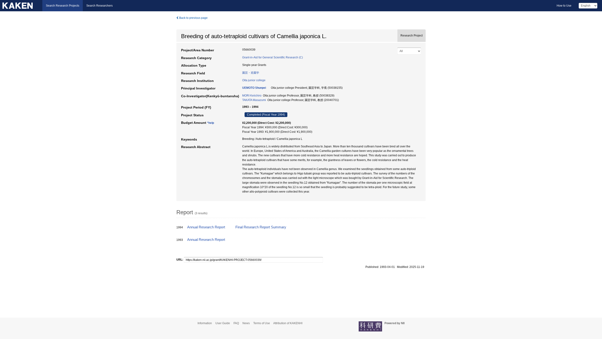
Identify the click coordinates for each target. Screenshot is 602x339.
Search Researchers (99, 5)
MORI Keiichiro (251, 95)
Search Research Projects (62, 5)
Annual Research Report (206, 227)
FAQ (236, 323)
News (246, 323)
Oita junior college (253, 80)
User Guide (222, 323)
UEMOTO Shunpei (254, 87)
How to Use (564, 5)
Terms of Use (261, 323)
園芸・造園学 (250, 72)
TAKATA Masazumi (254, 100)
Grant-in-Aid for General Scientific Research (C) (272, 57)
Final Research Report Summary (260, 227)
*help (210, 123)
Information (205, 323)
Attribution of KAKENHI (287, 323)
